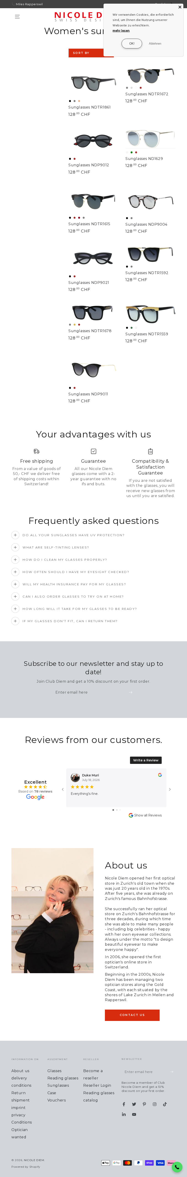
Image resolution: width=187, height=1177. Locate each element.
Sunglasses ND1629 (144, 159)
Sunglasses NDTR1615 (89, 224)
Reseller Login (97, 1085)
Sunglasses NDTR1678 (90, 331)
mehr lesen (121, 30)
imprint (18, 1108)
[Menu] (17, 17)
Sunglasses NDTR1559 (146, 334)
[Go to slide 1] (113, 810)
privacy (18, 1115)
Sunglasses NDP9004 (146, 224)
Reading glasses (62, 1078)
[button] (177, 1167)
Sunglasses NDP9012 (88, 165)
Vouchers (56, 1100)
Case (51, 1093)
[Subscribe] (132, 692)
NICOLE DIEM (34, 1160)
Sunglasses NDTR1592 (146, 273)
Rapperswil (34, 4)
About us (20, 1071)
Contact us (132, 1015)
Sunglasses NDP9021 (88, 282)
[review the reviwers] (160, 776)
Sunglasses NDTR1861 (89, 107)
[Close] (180, 7)
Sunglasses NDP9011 (88, 394)
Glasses (54, 1071)
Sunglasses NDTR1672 (146, 94)
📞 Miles (17, 4)
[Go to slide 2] (116, 810)
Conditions (21, 1122)
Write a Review (145, 760)
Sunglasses (58, 1085)
